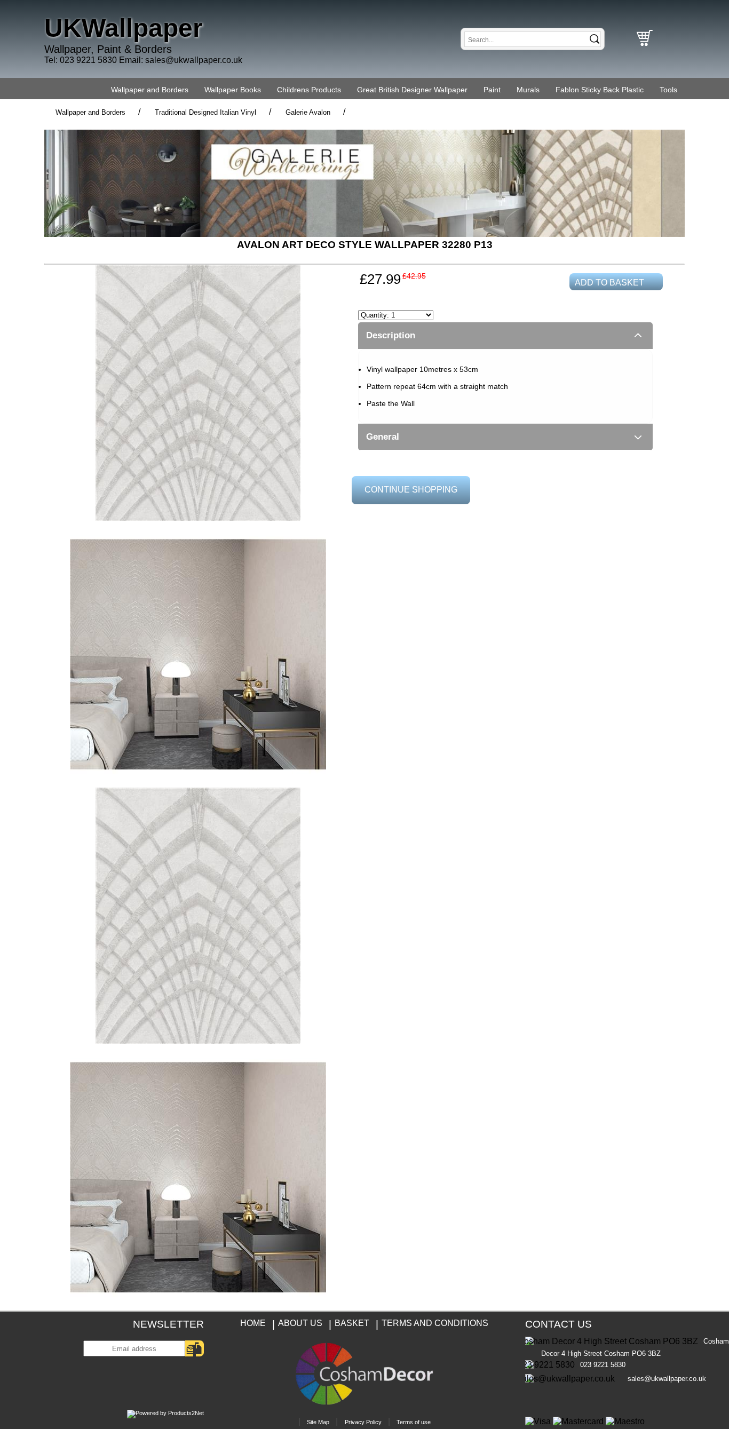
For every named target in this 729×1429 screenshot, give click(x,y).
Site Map (318, 1422)
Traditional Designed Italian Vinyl (205, 112)
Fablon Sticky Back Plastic (600, 89)
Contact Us (558, 1324)
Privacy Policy (363, 1422)
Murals (528, 89)
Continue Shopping (410, 489)
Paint (492, 89)
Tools (668, 89)
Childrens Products (309, 89)
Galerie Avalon (308, 112)
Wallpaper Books (232, 89)
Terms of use (414, 1422)
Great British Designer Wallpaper (412, 89)
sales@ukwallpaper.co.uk (193, 60)
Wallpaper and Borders (149, 89)
